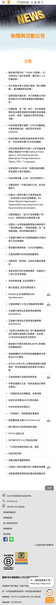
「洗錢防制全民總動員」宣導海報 (24, 393)
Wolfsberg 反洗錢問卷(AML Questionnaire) (21, 296)
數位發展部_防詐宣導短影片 (22, 287)
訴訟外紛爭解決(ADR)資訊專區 (23, 400)
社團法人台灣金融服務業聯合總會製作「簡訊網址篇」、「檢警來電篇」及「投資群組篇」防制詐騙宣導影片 (26, 227)
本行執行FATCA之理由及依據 (22, 440)
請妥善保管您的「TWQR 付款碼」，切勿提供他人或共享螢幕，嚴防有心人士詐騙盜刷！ (26, 75)
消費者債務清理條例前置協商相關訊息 (26, 473)
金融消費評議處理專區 (19, 460)
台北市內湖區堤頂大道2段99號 (19, 496)
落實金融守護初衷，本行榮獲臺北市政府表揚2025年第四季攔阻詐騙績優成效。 (26, 99)
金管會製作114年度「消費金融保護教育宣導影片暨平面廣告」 (26, 170)
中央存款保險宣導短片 (19, 407)
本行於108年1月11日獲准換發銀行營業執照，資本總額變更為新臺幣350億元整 (27, 367)
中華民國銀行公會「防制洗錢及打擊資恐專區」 (26, 385)
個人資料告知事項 (10, 523)
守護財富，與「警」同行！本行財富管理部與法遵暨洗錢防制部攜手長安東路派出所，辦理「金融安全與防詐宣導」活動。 (26, 114)
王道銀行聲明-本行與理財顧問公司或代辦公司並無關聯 (27, 239)
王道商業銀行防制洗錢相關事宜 (23, 254)
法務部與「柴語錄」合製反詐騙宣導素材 (26, 262)
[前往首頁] (30, 4)
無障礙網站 (7, 529)
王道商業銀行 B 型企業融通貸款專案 (26, 304)
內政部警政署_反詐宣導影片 (22, 281)
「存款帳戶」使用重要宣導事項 (23, 413)
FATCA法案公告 (16, 433)
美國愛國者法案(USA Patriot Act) (24, 420)
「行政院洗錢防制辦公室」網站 (23, 447)
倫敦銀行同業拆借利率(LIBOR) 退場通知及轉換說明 (26, 345)
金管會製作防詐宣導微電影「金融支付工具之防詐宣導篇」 (26, 272)
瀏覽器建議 (7, 518)
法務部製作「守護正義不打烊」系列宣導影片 (26, 186)
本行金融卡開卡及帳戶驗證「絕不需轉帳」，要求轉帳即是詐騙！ (26, 87)
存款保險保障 (14, 453)
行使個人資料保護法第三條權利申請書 (26, 467)
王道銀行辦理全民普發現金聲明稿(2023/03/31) (24, 322)
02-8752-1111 (12, 501)
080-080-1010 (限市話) (16, 507)
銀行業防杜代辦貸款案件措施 (22, 427)
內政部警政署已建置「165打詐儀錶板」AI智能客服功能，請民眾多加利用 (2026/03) (27, 128)
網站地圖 (6, 534)
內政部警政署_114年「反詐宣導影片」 (27, 178)
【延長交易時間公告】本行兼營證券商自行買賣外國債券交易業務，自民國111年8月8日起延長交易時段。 (26, 334)
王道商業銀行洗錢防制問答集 (22, 377)
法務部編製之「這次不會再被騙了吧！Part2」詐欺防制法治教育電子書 (26, 216)
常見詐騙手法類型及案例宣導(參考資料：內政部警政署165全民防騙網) (26, 140)
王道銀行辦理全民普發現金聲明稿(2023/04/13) (24, 312)
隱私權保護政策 (9, 512)
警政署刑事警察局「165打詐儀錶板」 (26, 247)
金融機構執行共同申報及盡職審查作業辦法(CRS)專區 (26, 355)
